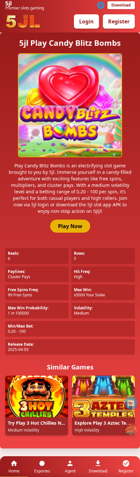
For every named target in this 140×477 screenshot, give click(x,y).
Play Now (70, 226)
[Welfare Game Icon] (130, 428)
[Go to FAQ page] (130, 402)
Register (119, 21)
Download (121, 5)
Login (86, 21)
